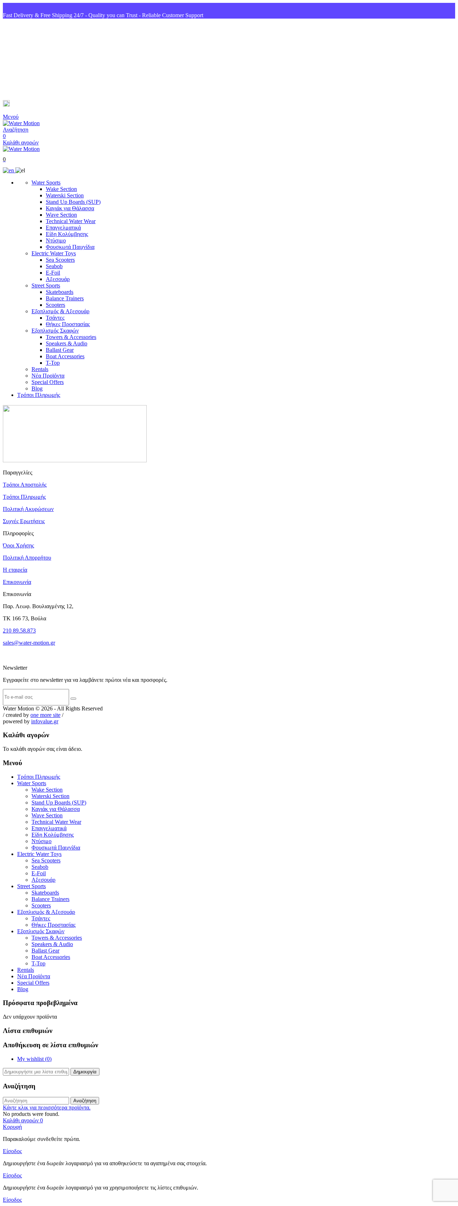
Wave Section (61, 215)
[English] (9, 170)
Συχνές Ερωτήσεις (24, 521)
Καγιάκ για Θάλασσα (70, 208)
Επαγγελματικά (63, 228)
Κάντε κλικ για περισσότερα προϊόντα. (47, 1107)
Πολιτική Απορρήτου (27, 558)
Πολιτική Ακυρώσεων (28, 509)
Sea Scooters (60, 260)
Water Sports (45, 182)
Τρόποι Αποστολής (25, 485)
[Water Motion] (21, 123)
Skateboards (59, 292)
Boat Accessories (65, 356)
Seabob (54, 266)
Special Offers (47, 382)
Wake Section (61, 189)
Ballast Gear (60, 350)
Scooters (55, 305)
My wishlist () (34, 1059)
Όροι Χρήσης (18, 545)
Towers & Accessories (71, 337)
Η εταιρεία (15, 570)
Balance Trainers (65, 298)
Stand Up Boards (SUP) (73, 202)
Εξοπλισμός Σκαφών (55, 331)
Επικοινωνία (17, 582)
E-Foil (53, 273)
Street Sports (45, 285)
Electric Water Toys (53, 253)
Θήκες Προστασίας (68, 324)
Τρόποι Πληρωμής (38, 395)
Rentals (39, 369)
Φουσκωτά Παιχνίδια (70, 247)
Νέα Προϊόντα (47, 376)
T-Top (53, 363)
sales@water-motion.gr (39, 105)
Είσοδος (12, 1151)
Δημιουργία (85, 1071)
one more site (45, 715)
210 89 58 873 (29, 59)
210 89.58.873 (19, 630)
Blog (37, 388)
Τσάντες (55, 318)
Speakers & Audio (66, 343)
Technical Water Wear (71, 221)
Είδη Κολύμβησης (67, 234)
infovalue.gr (44, 721)
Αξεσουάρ (58, 279)
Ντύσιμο (56, 240)
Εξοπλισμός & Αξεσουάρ (60, 311)
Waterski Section (65, 195)
